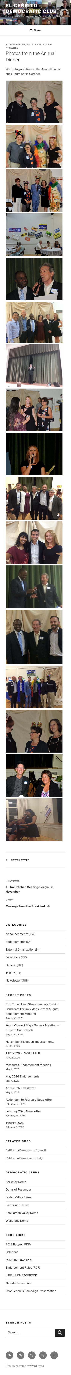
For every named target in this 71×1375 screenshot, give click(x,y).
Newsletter (20, 860)
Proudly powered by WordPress (25, 1365)
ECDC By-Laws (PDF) (19, 1260)
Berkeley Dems (16, 1182)
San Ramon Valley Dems (22, 1213)
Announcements (17, 934)
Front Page (13, 957)
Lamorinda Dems (17, 1205)
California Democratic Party (24, 1158)
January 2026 (15, 1123)
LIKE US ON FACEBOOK (21, 1275)
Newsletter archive (18, 1283)
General (11, 965)
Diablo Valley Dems (18, 1197)
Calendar (12, 1252)
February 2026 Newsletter (23, 1111)
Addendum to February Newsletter (29, 1099)
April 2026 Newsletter (21, 1088)
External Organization (20, 949)
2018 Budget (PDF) (18, 1244)
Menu (37, 30)
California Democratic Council (26, 1150)
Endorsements (16, 942)
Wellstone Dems (17, 1220)
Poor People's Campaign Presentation (31, 1291)
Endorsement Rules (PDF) (23, 1267)
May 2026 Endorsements (23, 1076)
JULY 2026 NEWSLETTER (23, 1053)
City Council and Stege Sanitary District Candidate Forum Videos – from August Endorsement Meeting (32, 1009)
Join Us (10, 973)
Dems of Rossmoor (18, 1189)
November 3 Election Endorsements (30, 1041)
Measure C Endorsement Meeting (28, 1065)
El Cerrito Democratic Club (31, 8)
